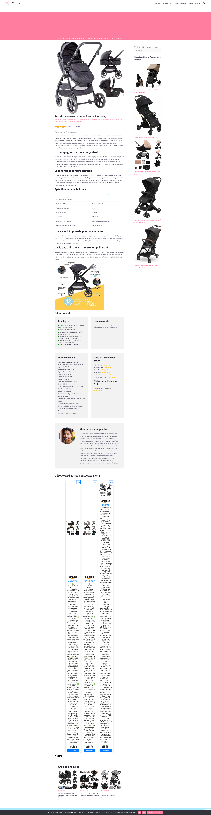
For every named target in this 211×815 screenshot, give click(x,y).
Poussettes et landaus (75, 121)
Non (144, 812)
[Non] (209, 812)
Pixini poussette (72, 119)
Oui (139, 812)
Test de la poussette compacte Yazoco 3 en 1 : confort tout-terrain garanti (67, 795)
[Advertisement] (105, 25)
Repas (176, 3)
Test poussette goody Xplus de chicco (145, 137)
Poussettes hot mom (106, 119)
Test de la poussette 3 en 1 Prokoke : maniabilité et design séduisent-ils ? (89, 795)
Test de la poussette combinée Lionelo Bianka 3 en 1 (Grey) (109, 794)
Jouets (191, 3)
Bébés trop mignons (17, 3)
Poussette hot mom (84, 119)
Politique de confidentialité (154, 812)
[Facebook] (55, 756)
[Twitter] (57, 756)
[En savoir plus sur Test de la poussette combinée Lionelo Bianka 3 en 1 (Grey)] (111, 780)
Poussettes (156, 3)
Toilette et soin (166, 3)
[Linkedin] (61, 756)
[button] (204, 3)
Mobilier (197, 3)
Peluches (183, 3)
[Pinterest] (59, 756)
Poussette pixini (95, 119)
